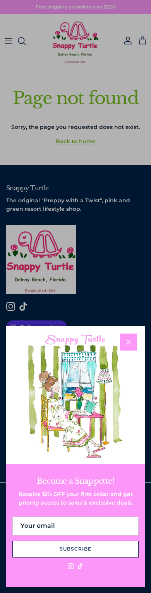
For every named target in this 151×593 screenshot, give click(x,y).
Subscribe (75, 549)
